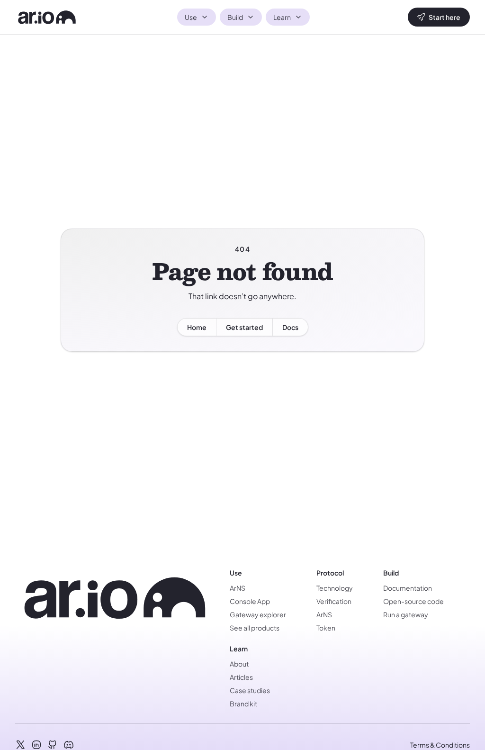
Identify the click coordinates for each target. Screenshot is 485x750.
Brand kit (243, 703)
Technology (334, 588)
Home (197, 327)
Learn (282, 17)
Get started (244, 327)
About (239, 663)
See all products (254, 627)
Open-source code (413, 601)
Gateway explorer (258, 614)
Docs (290, 327)
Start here (444, 17)
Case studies (250, 690)
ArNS (237, 588)
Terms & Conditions (440, 745)
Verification (333, 601)
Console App (250, 601)
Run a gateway (405, 614)
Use (191, 17)
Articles (241, 677)
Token (325, 627)
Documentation (407, 588)
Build (235, 17)
